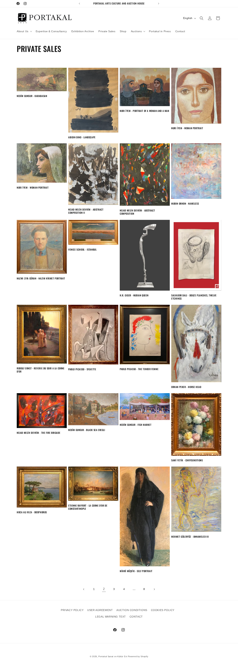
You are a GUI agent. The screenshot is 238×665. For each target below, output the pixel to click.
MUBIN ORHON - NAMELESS (185, 203)
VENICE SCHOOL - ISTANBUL (82, 249)
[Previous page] (84, 589)
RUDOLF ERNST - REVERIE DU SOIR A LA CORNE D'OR (41, 370)
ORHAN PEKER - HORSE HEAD (186, 387)
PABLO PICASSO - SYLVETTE (82, 369)
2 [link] (104, 589)
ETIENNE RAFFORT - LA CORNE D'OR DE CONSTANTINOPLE (87, 507)
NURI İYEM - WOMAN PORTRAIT (187, 128)
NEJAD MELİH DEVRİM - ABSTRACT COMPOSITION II (85, 211)
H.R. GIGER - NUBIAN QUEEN (134, 295)
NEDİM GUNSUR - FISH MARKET (136, 424)
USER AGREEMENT (100, 610)
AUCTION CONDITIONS (131, 610)
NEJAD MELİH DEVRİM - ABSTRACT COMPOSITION (137, 212)
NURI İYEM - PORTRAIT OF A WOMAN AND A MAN (144, 110)
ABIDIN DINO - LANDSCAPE (82, 137)
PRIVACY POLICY (72, 610)
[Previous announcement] (79, 3)
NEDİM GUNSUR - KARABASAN (32, 96)
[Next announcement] (159, 3)
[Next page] (154, 589)
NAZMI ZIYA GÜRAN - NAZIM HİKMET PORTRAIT (41, 278)
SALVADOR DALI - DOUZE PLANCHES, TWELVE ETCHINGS (194, 297)
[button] (24, 31)
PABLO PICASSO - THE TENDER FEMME (139, 369)
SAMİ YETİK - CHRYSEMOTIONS (187, 460)
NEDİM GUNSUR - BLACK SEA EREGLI (86, 430)
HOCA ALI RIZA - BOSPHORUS (32, 512)
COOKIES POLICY (162, 610)
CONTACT (136, 616)
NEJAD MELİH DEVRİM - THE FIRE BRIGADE (38, 432)
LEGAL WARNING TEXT (110, 616)
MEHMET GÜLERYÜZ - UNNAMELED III (190, 536)
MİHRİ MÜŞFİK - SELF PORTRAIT (136, 571)
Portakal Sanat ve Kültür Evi (112, 656)
